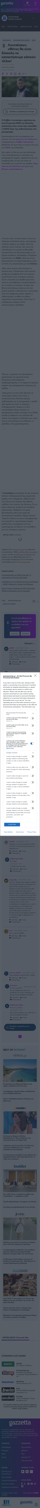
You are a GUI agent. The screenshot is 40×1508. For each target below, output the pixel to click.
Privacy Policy (31, 832)
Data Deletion (8, 832)
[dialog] (20, 754)
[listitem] (20, 713)
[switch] (32, 718)
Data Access (20, 832)
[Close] (36, 676)
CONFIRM (12, 824)
